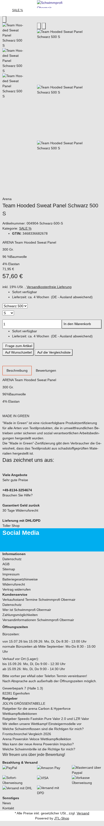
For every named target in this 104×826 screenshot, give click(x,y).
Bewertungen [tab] (46, 370)
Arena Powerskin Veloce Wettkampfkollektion (36, 739)
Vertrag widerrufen (16, 589)
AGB (5, 564)
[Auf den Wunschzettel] (44, 26)
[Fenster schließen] (4, 19)
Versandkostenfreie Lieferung (49, 287)
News (6, 803)
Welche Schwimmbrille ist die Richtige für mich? (38, 749)
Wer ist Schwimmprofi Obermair (26, 610)
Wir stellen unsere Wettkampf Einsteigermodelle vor (42, 724)
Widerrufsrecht (13, 584)
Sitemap (8, 569)
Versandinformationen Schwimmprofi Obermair (38, 620)
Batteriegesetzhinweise (20, 579)
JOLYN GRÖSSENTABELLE (23, 703)
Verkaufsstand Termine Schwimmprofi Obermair (38, 599)
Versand (83, 813)
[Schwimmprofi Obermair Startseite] (52, 4)
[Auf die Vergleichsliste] (39, 26)
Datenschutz (12, 559)
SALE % (25, 228)
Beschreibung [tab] (17, 370)
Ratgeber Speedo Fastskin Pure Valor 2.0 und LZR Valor (45, 719)
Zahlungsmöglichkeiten (20, 615)
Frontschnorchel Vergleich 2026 (26, 734)
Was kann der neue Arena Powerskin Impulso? (38, 744)
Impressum (11, 574)
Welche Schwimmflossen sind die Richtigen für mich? (43, 729)
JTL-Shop (61, 818)
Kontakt (8, 808)
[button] (57, 297)
